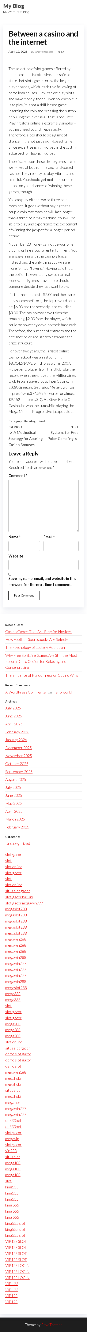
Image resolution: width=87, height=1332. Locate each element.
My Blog (13, 6)
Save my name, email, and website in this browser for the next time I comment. (42, 581)
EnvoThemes (51, 1324)
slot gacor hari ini (19, 897)
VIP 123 (11, 1283)
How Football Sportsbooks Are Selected (38, 639)
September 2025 (19, 771)
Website (15, 556)
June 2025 (13, 795)
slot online (13, 866)
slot (8, 860)
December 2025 (18, 747)
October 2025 (16, 763)
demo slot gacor (18, 1054)
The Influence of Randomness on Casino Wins (41, 675)
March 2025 (15, 819)
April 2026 (14, 724)
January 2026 (16, 739)
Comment (17, 475)
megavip (12, 1138)
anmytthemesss (44, 51)
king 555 (12, 1205)
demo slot (13, 1066)
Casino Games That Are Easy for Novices (38, 631)
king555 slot (15, 1223)
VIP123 (11, 1295)
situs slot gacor (17, 890)
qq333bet (13, 1120)
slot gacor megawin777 (24, 903)
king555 (11, 1187)
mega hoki (13, 1102)
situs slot (12, 1090)
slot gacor (13, 854)
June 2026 (13, 716)
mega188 (12, 1163)
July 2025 (13, 787)
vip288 (11, 1150)
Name (14, 537)
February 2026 (17, 732)
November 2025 (18, 755)
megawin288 (15, 939)
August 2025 (15, 779)
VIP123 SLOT (16, 1241)
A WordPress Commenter (26, 692)
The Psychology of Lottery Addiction (35, 647)
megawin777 (15, 963)
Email (49, 537)
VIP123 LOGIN (17, 1265)
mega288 (12, 1024)
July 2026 (13, 708)
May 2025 (13, 803)
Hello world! (63, 692)
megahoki (13, 1078)
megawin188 (15, 1072)
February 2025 (17, 827)
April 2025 (14, 811)
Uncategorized (34, 421)
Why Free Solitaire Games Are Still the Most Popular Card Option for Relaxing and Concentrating (41, 661)
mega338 (12, 993)
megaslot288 (16, 909)
